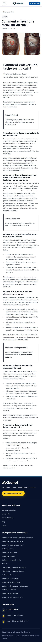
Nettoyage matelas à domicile (12, 545)
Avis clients (6, 514)
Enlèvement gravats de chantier (13, 571)
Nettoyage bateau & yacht (11, 560)
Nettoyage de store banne (11, 582)
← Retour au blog (8, 12)
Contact (4, 525)
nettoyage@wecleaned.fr (16, 615)
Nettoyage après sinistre (10, 579)
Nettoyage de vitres (9, 575)
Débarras (5, 564)
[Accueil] (17, 3)
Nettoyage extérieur (9, 590)
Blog (3, 522)
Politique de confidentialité (30, 636)
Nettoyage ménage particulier (12, 597)
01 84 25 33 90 (12, 609)
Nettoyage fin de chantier (11, 593)
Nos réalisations (7, 518)
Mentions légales (7, 636)
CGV (17, 636)
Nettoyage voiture (8, 556)
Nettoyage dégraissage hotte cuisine (15, 586)
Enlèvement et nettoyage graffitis (14, 567)
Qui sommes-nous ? (9, 510)
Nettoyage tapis (7, 549)
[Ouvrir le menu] (4, 3)
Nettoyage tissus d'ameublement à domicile (17, 538)
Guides (5, 17)
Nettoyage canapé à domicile (12, 541)
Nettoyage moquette (9, 552)
